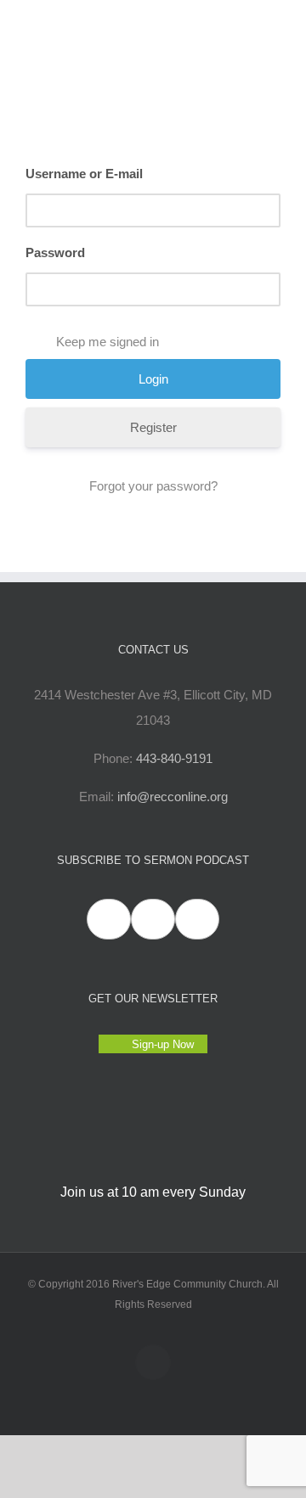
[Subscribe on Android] (153, 919)
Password (55, 252)
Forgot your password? (153, 486)
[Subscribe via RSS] (197, 919)
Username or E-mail (84, 173)
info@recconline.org (172, 796)
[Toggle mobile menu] (273, 26)
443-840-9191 (174, 758)
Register (153, 427)
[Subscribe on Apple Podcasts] (109, 919)
